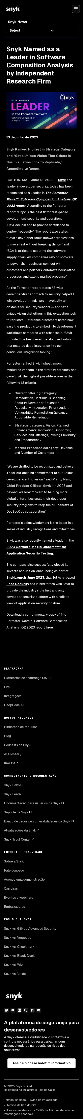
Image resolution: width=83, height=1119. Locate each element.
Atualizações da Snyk (20, 830)
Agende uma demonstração (24, 879)
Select (15, 30)
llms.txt (9, 763)
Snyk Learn (12, 794)
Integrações (13, 696)
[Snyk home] (13, 8)
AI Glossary (12, 754)
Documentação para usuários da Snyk (32, 803)
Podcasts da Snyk (17, 745)
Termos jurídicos (15, 1100)
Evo (7, 687)
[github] (25, 1010)
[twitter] (6, 1010)
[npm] (32, 1010)
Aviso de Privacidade (43, 1100)
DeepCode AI (14, 705)
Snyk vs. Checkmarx (19, 947)
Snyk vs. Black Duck (19, 956)
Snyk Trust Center (17, 839)
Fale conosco (14, 870)
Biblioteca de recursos (20, 727)
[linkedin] (19, 1010)
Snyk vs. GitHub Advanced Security (30, 928)
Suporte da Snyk (16, 812)
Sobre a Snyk (14, 861)
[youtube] (12, 1010)
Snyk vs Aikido (15, 974)
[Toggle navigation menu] (76, 9)
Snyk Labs (12, 785)
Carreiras (11, 888)
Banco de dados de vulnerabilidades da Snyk (37, 821)
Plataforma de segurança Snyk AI (29, 678)
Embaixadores (14, 907)
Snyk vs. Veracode (17, 938)
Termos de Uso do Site (21, 1105)
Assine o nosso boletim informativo (41, 1063)
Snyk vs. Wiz (13, 965)
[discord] (38, 1010)
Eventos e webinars (18, 897)
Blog (7, 736)
